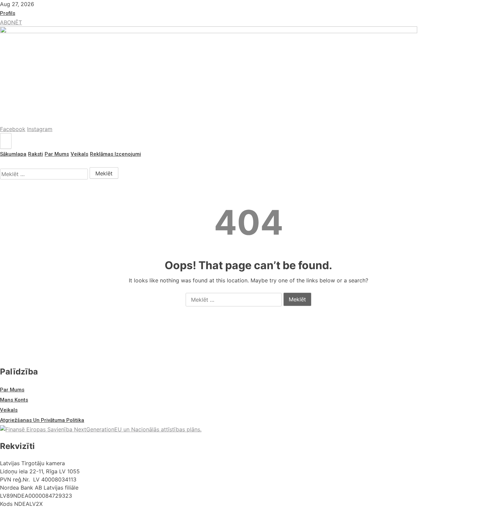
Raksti (35, 154)
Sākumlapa (13, 154)
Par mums (57, 154)
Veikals (79, 154)
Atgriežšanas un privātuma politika (42, 420)
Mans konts (14, 400)
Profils (7, 13)
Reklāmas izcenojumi (115, 154)
